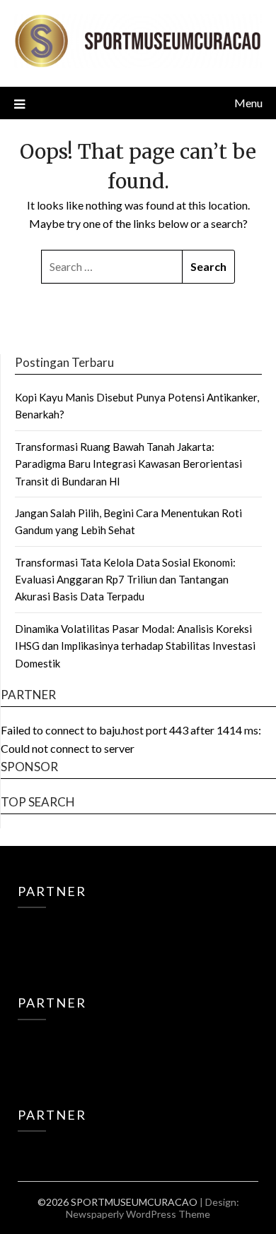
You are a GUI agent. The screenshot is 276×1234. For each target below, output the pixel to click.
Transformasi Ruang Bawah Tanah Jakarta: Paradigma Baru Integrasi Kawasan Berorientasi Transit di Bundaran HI (128, 464)
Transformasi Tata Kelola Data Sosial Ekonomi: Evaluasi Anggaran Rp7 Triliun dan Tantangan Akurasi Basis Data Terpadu (125, 579)
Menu (248, 102)
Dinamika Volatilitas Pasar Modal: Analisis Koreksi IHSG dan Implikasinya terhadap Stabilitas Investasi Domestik (135, 646)
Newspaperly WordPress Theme (138, 1214)
